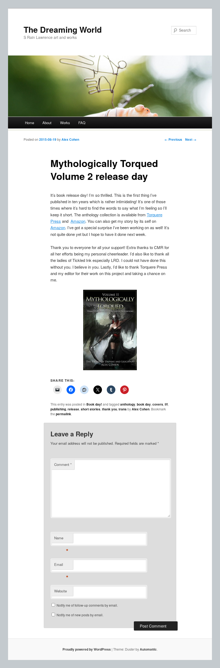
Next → (190, 139)
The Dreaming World (63, 29)
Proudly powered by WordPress (87, 649)
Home (29, 122)
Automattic (148, 649)
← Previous (173, 139)
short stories (90, 409)
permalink (63, 413)
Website (60, 590)
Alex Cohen (70, 139)
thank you (109, 409)
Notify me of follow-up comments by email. (87, 605)
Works (65, 122)
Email (61, 566)
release (73, 409)
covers (157, 404)
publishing (58, 409)
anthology (127, 404)
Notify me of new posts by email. (80, 615)
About (47, 122)
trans (123, 409)
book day (144, 404)
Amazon (78, 221)
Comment (63, 464)
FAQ (81, 122)
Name (61, 539)
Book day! (94, 404)
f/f (166, 404)
